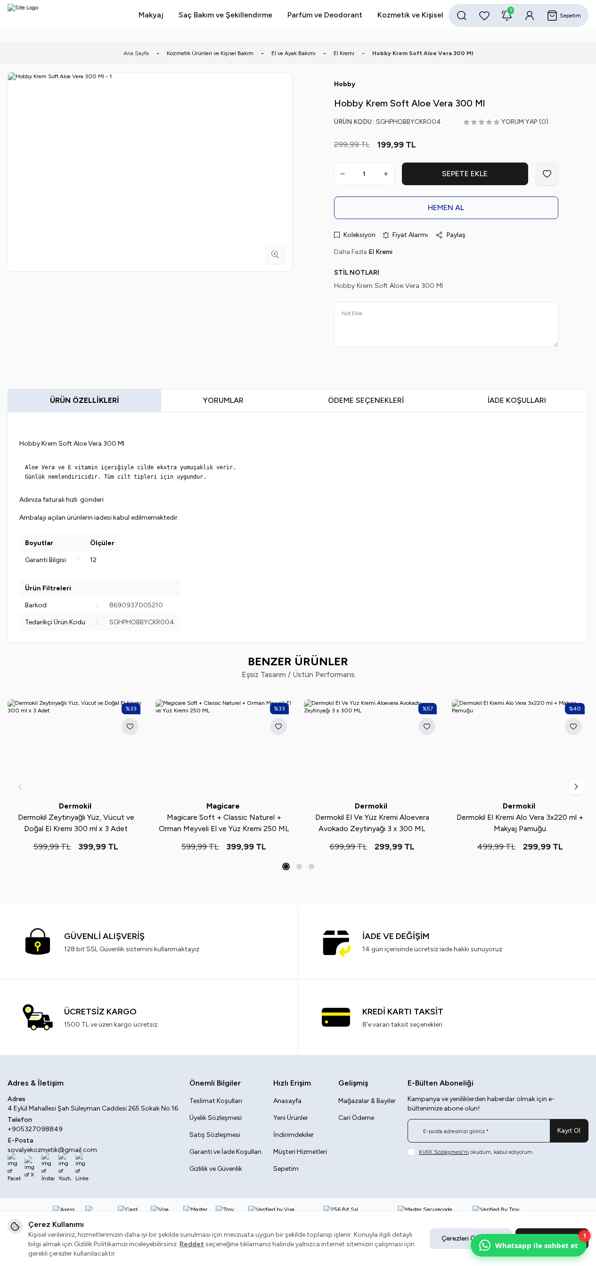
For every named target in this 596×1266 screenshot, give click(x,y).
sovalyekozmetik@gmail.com (52, 1150)
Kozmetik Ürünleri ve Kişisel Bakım (210, 53)
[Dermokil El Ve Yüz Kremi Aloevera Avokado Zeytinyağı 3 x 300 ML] (109, 747)
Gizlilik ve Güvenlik (215, 1169)
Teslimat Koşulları (215, 1101)
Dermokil (108, 805)
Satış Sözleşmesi (214, 1135)
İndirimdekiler (293, 1135)
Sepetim (286, 1169)
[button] (285, 866)
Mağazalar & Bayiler (367, 1101)
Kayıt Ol (568, 1131)
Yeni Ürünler (290, 1118)
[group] (150, 172)
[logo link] (64, 15)
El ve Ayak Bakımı (293, 53)
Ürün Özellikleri (84, 400)
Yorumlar (223, 400)
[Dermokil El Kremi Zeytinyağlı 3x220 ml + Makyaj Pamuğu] (404, 747)
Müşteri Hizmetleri (300, 1152)
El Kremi (344, 53)
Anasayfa (287, 1101)
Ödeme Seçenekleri (366, 400)
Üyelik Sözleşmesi (215, 1118)
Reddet (192, 1244)
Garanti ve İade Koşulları (225, 1152)
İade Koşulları (517, 400)
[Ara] (461, 15)
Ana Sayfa (136, 53)
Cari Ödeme (356, 1118)
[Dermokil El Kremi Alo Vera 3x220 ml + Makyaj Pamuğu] (256, 747)
